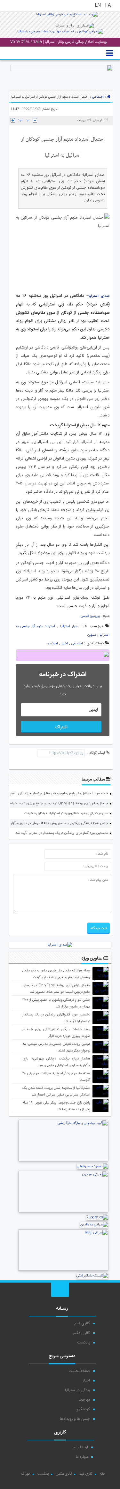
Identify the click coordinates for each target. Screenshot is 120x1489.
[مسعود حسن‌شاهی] (92, 1166)
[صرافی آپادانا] (63, 1270)
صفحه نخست (79, 1371)
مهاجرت (84, 1399)
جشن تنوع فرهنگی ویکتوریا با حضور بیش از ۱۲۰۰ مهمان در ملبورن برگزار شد (56, 823)
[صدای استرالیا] (67, 17)
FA (108, 5)
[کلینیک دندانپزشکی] (92, 1276)
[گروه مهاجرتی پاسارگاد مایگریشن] (63, 1161)
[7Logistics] (97, 1217)
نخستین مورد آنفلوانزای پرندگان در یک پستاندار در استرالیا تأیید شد (61, 833)
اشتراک (61, 727)
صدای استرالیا (99, 296)
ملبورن (91, 635)
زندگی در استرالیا (77, 1390)
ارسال (97, 120)
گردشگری (83, 1409)
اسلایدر (53, 644)
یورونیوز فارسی (90, 616)
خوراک (25, 1474)
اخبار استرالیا (69, 626)
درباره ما (82, 1457)
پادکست (83, 1342)
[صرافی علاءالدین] (94, 1225)
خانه (102, 1474)
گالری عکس (80, 1333)
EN (98, 5)
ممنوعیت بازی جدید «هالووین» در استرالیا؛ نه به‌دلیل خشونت (66, 813)
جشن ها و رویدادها (75, 1419)
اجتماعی (98, 97)
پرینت (82, 120)
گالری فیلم (82, 1323)
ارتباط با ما (80, 1447)
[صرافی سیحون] (63, 1212)
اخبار (64, 644)
